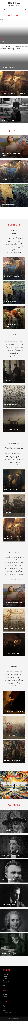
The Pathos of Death (12, 653)
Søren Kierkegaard (15, 686)
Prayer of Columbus (8, 67)
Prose (5, 377)
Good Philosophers (11, 489)
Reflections (4, 150)
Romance (11, 785)
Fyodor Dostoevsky (15, 356)
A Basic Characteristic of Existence (13, 94)
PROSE (14, 334)
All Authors (14, 960)
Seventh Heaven (10, 405)
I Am (2, 41)
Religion (14, 667)
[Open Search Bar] (26, 9)
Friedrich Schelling (15, 465)
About (4, 1010)
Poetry (3, 38)
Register (5, 1006)
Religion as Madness (12, 760)
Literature (14, 231)
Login (4, 1008)
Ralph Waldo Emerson (15, 252)
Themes (5, 996)
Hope (20, 783)
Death (3, 783)
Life (25, 783)
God (8, 783)
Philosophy (4, 91)
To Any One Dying (7, 120)
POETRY (14, 233)
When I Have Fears (8, 204)
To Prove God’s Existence (13, 711)
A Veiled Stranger (11, 429)
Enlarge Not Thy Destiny (14, 628)
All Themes (14, 790)
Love (5, 785)
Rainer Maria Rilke (15, 579)
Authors (5, 994)
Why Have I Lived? (11, 380)
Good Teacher (9, 736)
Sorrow (18, 785)
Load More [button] (14, 210)
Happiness (14, 783)
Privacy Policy (7, 1012)
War (23, 785)
